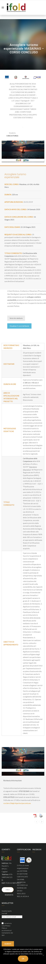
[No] (43, 955)
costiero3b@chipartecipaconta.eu (17, 803)
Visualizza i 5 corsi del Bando (19, 326)
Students (12, 133)
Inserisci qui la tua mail (7, 912)
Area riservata (9, 890)
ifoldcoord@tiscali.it (13, 883)
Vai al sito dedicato (16, 318)
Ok (23, 959)
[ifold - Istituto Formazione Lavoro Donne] (16, 7)
